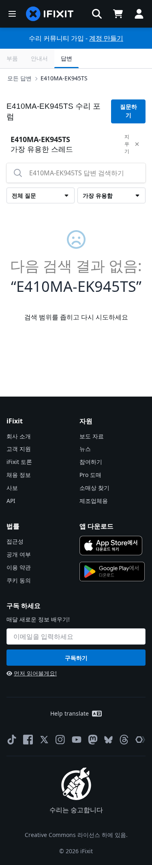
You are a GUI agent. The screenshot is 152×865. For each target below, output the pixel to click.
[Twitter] (44, 739)
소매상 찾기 (94, 488)
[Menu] (12, 13)
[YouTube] (76, 739)
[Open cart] (118, 14)
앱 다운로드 (96, 526)
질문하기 (128, 111)
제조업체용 (93, 501)
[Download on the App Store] (111, 545)
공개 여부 (18, 554)
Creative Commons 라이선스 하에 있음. (76, 835)
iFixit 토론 (19, 462)
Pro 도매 (90, 475)
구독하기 (76, 658)
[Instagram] (60, 739)
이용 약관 (18, 567)
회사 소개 (18, 436)
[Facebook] (28, 739)
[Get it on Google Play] (112, 571)
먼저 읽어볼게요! (35, 673)
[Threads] (124, 739)
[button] (97, 14)
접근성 (15, 541)
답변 (66, 58)
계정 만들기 (106, 38)
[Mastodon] (93, 739)
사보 (12, 488)
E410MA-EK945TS (64, 78)
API (10, 501)
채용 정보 (18, 475)
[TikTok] (12, 739)
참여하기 (90, 462)
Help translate (69, 713)
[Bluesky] (108, 740)
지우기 (126, 144)
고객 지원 (18, 449)
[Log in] (139, 14)
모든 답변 (19, 78)
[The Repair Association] (140, 739)
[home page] (50, 13)
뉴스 (85, 449)
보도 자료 (91, 436)
